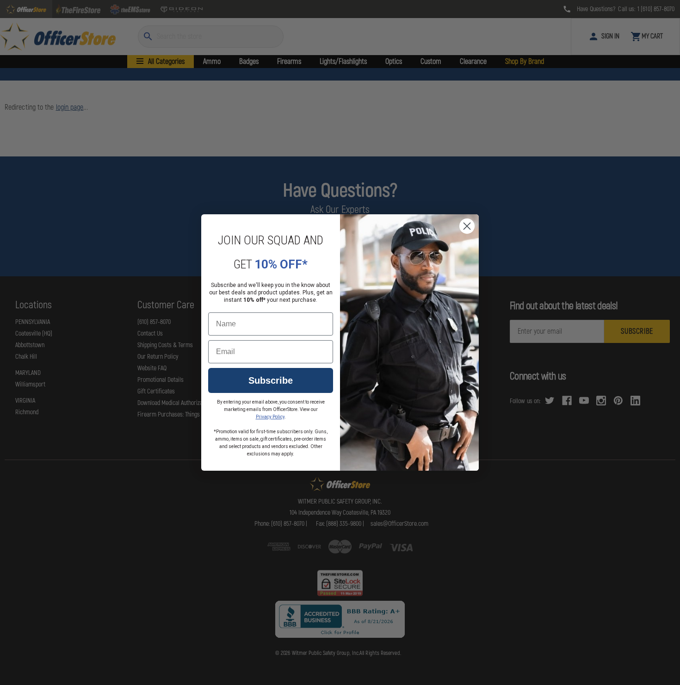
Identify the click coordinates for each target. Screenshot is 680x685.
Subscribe (270, 380)
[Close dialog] (467, 226)
